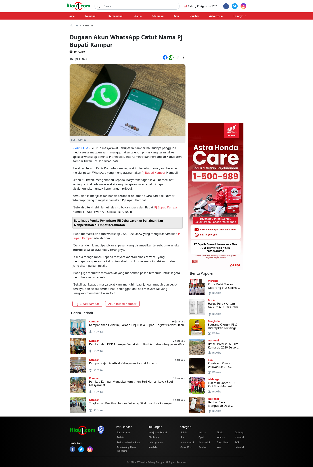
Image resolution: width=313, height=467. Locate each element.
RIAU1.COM (80, 148)
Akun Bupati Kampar (122, 304)
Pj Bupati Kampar (154, 173)
